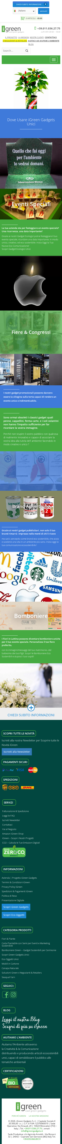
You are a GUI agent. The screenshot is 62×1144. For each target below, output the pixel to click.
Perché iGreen (19, 1116)
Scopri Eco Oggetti (13, 915)
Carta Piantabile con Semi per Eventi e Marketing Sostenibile (26, 944)
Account (43, 11)
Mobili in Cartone (10, 963)
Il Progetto (11, 37)
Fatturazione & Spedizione (15, 811)
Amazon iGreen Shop (13, 833)
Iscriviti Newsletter (11, 820)
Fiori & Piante (8, 938)
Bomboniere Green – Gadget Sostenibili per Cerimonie (29, 950)
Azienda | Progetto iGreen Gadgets (19, 877)
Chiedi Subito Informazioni (28, 4)
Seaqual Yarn (8, 977)
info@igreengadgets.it (32, 1130)
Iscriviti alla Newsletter (17, 751)
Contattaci (51, 37)
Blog (31, 44)
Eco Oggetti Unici (10, 959)
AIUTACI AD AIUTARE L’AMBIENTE (43, 40)
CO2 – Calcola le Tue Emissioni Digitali (21, 842)
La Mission (23, 37)
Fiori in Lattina (11, 638)
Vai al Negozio (9, 829)
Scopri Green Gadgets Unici (15, 954)
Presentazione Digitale (13, 900)
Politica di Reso (9, 895)
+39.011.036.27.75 (48, 28)
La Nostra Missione (39, 1116)
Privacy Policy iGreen (12, 886)
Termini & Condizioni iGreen (16, 882)
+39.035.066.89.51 (32, 1139)
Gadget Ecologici (25, 236)
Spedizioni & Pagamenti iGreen (17, 891)
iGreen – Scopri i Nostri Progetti (18, 838)
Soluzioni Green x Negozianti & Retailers (22, 972)
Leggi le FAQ (8, 815)
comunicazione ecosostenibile (21, 545)
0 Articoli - (33, 18)
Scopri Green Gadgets (16, 907)
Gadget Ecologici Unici (20, 248)
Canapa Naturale (10, 968)
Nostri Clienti (37, 37)
